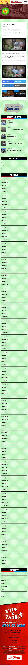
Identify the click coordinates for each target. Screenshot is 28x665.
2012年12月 (4, 506)
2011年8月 (3, 557)
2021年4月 (3, 300)
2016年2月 (3, 400)
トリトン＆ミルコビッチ (5, 2)
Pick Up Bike (4, 586)
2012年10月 (4, 512)
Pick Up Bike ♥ (18, 651)
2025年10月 (4, 204)
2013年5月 (3, 490)
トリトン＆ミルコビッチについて (11, 648)
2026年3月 (3, 188)
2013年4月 (3, 493)
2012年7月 (3, 522)
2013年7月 (3, 483)
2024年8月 (3, 243)
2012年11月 (4, 509)
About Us (3, 580)
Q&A (2, 590)
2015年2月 (3, 425)
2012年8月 (3, 518)
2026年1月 (3, 195)
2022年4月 (3, 291)
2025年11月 (4, 201)
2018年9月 (3, 339)
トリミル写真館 (9, 651)
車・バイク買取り (21, 646)
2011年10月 (4, 550)
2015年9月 (3, 413)
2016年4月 (3, 393)
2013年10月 (4, 473)
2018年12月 (4, 333)
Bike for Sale (4, 577)
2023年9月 (3, 272)
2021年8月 (3, 297)
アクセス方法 (15, 653)
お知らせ (3, 162)
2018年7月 (3, 345)
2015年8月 (3, 416)
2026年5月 (3, 182)
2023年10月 (4, 268)
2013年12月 (4, 467)
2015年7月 (3, 419)
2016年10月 (4, 381)
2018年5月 (3, 349)
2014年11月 (4, 435)
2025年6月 (3, 217)
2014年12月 (4, 432)
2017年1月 (3, 371)
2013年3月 (3, 496)
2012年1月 (3, 541)
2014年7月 (3, 445)
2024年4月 (3, 249)
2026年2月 (3, 192)
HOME (2, 574)
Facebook (7, 81)
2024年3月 (3, 252)
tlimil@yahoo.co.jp (14, 637)
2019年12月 (4, 316)
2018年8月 (3, 342)
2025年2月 (3, 227)
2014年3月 (3, 457)
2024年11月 (4, 236)
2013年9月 (3, 477)
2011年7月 (3, 560)
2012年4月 (3, 531)
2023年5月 (3, 284)
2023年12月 (4, 262)
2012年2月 (3, 538)
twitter (19, 81)
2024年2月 (3, 256)
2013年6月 (3, 486)
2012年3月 (3, 534)
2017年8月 (3, 355)
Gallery (3, 583)
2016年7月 (3, 387)
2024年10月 (4, 240)
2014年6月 (3, 448)
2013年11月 (4, 470)
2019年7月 (3, 326)
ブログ (2, 165)
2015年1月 (3, 429)
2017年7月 (3, 358)
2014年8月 (3, 441)
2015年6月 (3, 422)
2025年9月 (3, 208)
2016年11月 (4, 377)
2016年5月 (3, 390)
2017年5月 (3, 365)
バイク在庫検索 (11, 646)
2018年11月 (4, 336)
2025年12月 (4, 198)
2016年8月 (3, 384)
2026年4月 (3, 185)
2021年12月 (4, 294)
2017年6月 (3, 361)
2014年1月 (3, 464)
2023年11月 (4, 265)
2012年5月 (3, 528)
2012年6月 (3, 525)
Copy (18, 85)
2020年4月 (3, 313)
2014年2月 (3, 461)
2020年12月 (4, 304)
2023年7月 (3, 278)
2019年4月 (3, 329)
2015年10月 (4, 409)
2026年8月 (3, 179)
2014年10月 (4, 438)
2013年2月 (3, 499)
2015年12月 (4, 403)
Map (2, 593)
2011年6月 (3, 563)
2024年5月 (3, 246)
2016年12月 (4, 374)
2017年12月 (4, 352)
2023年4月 (3, 288)
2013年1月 (3, 502)
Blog (2, 596)
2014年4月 (3, 454)
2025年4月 (3, 224)
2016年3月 (3, 397)
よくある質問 (7, 653)
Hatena (7, 85)
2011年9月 (3, 554)
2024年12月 (4, 233)
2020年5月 (3, 310)
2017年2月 (3, 368)
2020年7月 (3, 307)
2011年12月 (4, 544)
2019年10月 (4, 320)
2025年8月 (3, 211)
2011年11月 (4, 547)
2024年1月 (3, 259)
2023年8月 (3, 275)
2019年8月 (3, 323)
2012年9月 (3, 515)
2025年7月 (3, 214)
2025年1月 (3, 230)
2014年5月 (3, 451)
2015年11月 (4, 406)
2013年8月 (3, 480)
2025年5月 (3, 220)
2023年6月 (3, 281)
